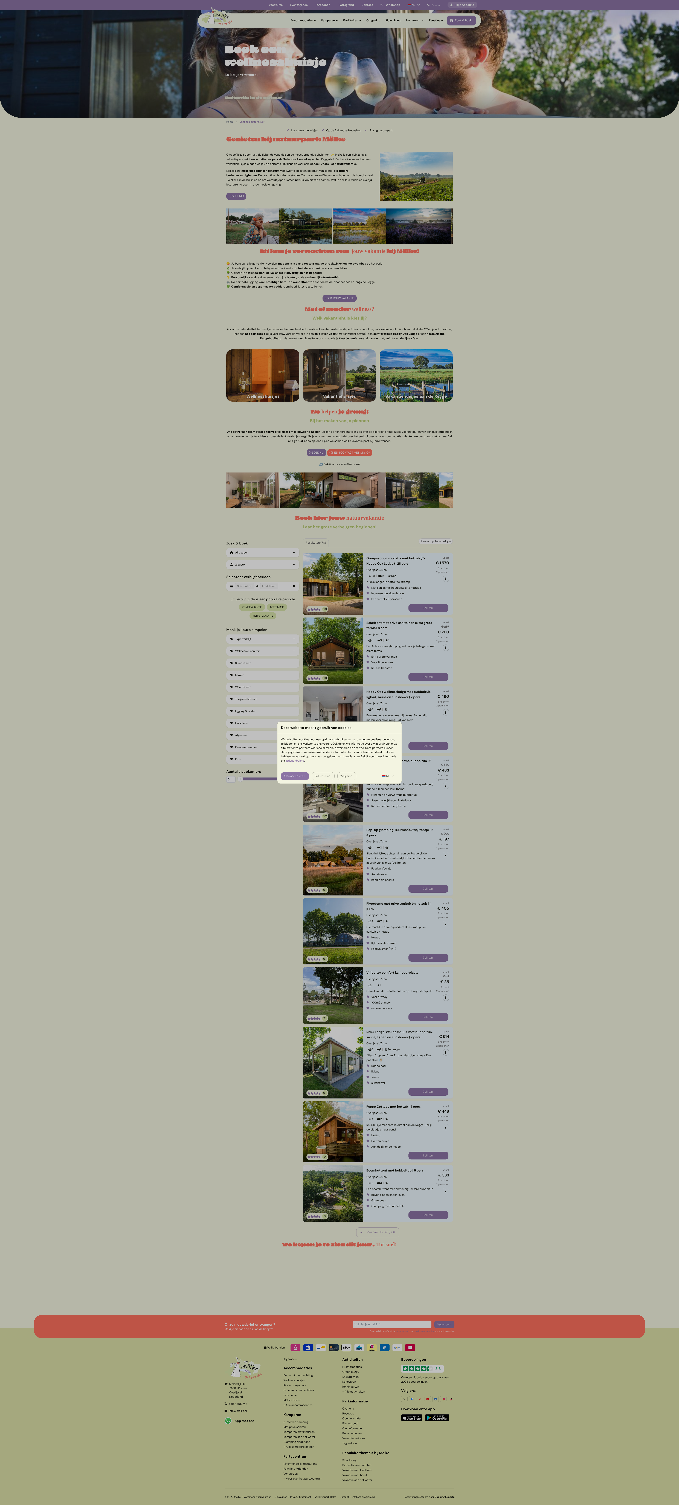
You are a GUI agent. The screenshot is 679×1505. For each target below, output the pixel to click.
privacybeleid (295, 760)
